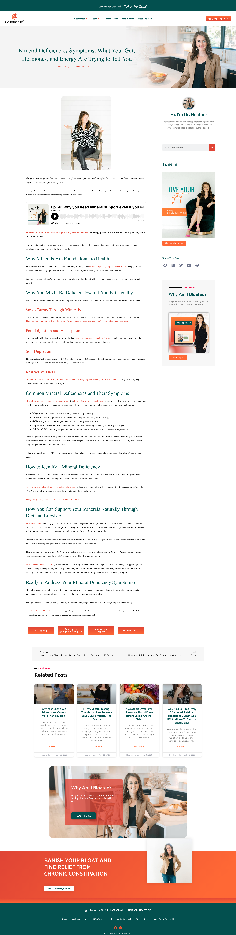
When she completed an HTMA (40, 564)
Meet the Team (145, 18)
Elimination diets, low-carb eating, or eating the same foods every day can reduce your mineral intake (71, 379)
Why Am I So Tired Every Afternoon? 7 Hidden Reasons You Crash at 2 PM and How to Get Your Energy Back (182, 716)
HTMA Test (97, 919)
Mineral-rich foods (34, 523)
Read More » (54, 746)
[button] (165, 265)
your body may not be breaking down (92, 337)
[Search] (212, 147)
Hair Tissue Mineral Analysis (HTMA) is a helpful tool (50, 486)
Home (64, 919)
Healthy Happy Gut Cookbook (119, 919)
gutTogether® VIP (80, 919)
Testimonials (128, 18)
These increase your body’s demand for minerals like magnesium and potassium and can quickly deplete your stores (77, 321)
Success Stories (111, 18)
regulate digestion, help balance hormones (108, 266)
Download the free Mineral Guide (41, 610)
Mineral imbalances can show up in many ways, (47, 400)
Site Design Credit (126, 933)
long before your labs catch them (88, 400)
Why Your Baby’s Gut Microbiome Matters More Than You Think (54, 712)
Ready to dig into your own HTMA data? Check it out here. (53, 499)
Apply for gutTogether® (164, 919)
